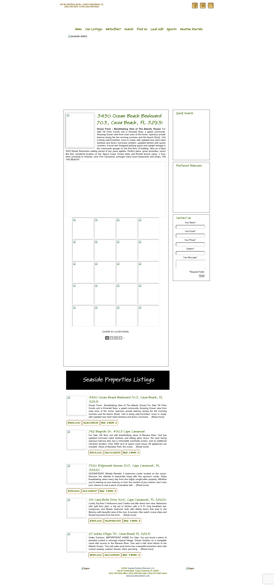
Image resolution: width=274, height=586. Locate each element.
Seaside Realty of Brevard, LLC (141, 568)
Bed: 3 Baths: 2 (131, 554)
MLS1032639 (90, 422)
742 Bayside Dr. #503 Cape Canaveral (117, 431)
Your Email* (190, 231)
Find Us (142, 29)
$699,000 (74, 422)
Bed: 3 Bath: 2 (108, 491)
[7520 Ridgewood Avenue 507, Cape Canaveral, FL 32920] (76, 482)
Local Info (157, 29)
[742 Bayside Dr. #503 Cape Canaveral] (76, 448)
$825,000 (96, 554)
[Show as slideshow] (115, 332)
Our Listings (93, 29)
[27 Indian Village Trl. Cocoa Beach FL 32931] (76, 550)
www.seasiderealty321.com (138, 576)
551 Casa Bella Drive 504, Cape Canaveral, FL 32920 (127, 500)
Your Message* (190, 257)
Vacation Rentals (191, 29)
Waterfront (113, 29)
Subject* (190, 249)
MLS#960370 (113, 520)
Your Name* (190, 222)
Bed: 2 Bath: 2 (109, 422)
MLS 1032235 (112, 452)
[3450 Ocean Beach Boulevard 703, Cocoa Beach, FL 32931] (80, 146)
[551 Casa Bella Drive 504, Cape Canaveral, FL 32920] (76, 516)
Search (128, 29)
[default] (148, 228)
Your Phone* (190, 240)
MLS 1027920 (112, 554)
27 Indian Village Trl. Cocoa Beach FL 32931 (119, 534)
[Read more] (158, 417)
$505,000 (96, 452)
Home (78, 29)
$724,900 (74, 491)
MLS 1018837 (90, 491)
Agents (171, 29)
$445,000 (96, 520)
